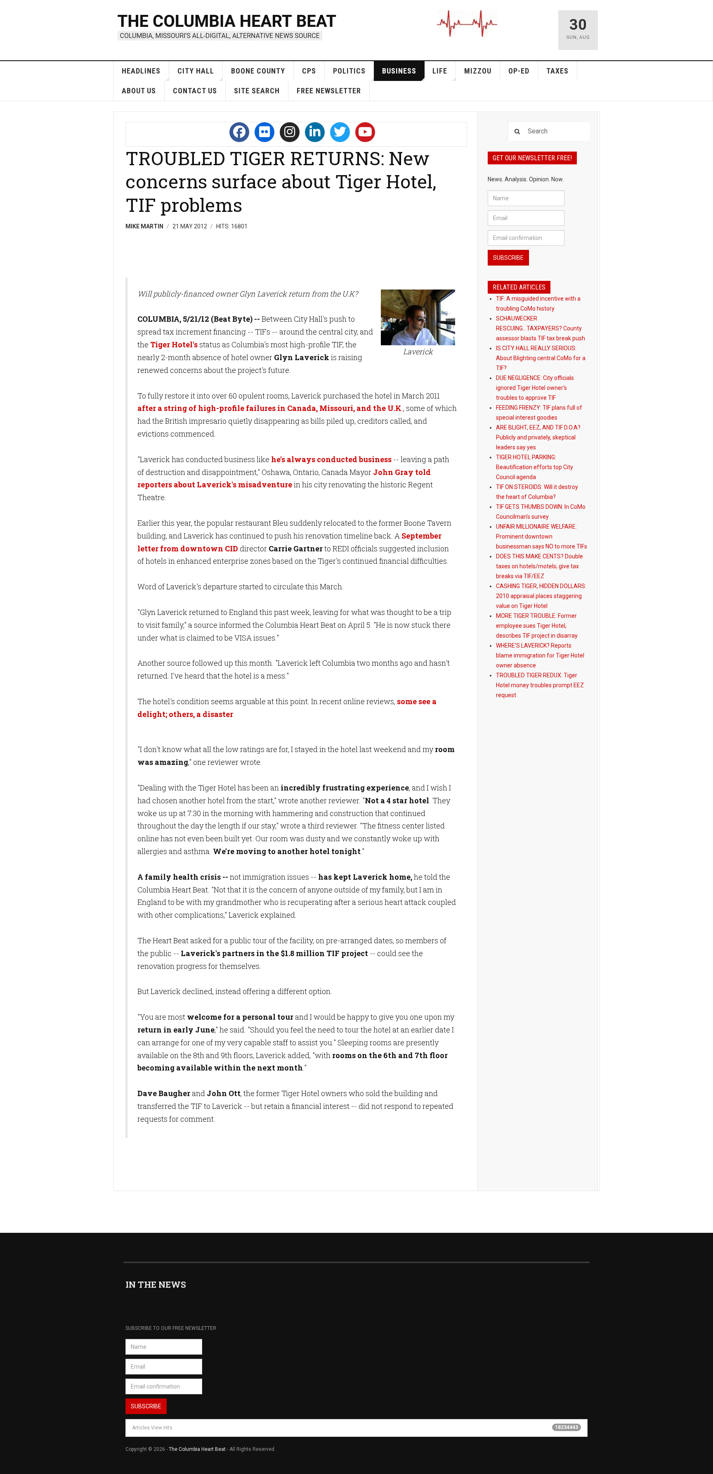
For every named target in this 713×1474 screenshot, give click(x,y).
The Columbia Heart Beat (197, 1449)
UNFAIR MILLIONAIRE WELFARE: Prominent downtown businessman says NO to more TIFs (541, 536)
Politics (349, 70)
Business (399, 70)
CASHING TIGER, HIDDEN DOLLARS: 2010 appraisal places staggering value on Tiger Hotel (541, 596)
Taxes (557, 70)
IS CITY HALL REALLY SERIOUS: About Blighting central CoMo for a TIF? (541, 358)
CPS (309, 70)
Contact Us (195, 90)
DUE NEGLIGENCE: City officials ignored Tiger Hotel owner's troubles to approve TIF (535, 388)
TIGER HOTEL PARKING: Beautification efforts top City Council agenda (534, 467)
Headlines (141, 70)
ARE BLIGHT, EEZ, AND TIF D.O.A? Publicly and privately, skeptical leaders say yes (538, 437)
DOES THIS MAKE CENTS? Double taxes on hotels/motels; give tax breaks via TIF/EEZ (539, 566)
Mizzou (477, 70)
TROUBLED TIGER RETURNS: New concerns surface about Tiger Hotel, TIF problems (280, 181)
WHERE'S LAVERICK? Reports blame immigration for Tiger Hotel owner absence (540, 655)
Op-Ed (518, 70)
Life (439, 70)
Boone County (258, 70)
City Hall (195, 70)
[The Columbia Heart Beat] (227, 26)
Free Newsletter (329, 90)
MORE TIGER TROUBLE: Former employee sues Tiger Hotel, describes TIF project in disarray (537, 625)
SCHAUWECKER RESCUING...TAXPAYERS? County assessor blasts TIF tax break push (540, 328)
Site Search (257, 90)
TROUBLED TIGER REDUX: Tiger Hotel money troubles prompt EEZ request (540, 685)
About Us (139, 90)
